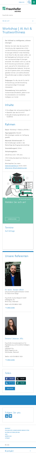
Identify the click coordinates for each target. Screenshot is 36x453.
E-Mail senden (11, 307)
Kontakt (7, 428)
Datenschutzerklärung (11, 166)
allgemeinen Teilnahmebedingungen (16, 168)
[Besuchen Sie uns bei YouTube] (10, 416)
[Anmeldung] (18, 185)
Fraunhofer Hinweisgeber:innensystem (17, 430)
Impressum (8, 436)
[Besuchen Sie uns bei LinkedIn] (6, 416)
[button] (10, 378)
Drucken (10, 388)
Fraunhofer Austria (7, 15)
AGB (6, 434)
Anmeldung (12, 219)
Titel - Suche (29, 2)
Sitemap (7, 438)
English (21, 2)
